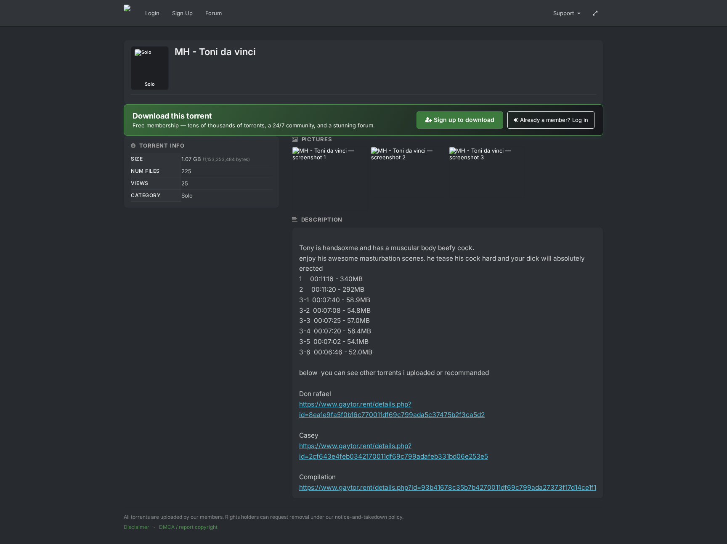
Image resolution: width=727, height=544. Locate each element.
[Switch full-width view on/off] (595, 13)
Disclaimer (136, 527)
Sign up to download (464, 119)
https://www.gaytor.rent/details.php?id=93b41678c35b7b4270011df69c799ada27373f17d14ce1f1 (447, 487)
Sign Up (182, 13)
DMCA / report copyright (188, 527)
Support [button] (564, 13)
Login (152, 13)
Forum (213, 13)
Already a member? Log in (554, 119)
